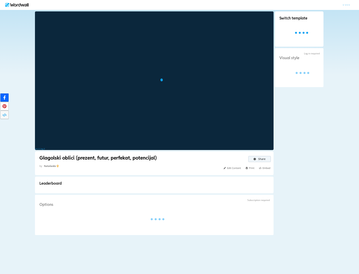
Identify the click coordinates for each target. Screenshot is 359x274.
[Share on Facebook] (4, 97)
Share (261, 159)
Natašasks (50, 166)
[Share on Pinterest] (4, 106)
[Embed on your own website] (4, 115)
